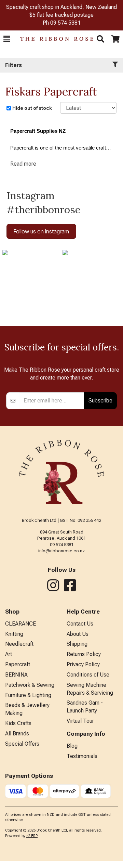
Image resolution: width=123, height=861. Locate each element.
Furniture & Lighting (28, 695)
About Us (77, 634)
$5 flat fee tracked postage (61, 15)
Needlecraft (19, 644)
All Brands (17, 733)
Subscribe (100, 400)
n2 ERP (32, 836)
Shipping (77, 644)
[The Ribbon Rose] (53, 39)
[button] (7, 39)
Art (8, 654)
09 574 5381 (65, 23)
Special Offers (22, 744)
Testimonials (82, 756)
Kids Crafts (18, 723)
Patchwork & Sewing (29, 685)
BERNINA (16, 674)
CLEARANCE (20, 623)
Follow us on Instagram (41, 231)
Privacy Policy (83, 664)
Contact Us (80, 623)
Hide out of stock (32, 108)
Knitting (14, 634)
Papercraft (17, 664)
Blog (72, 746)
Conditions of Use (88, 674)
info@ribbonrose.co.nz (61, 550)
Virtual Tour (80, 721)
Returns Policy (84, 654)
